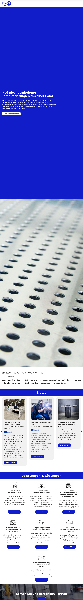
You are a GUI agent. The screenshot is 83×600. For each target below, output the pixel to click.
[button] (80, 3)
